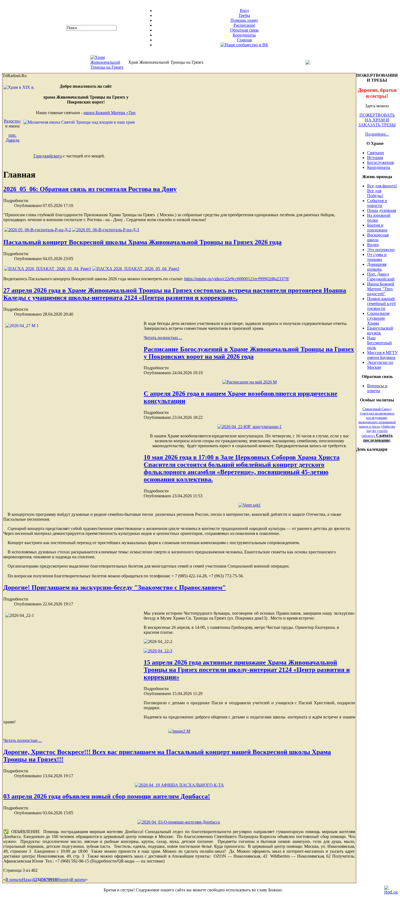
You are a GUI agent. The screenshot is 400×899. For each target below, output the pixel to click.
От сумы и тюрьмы (377, 257)
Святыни (375, 152)
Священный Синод (377, 422)
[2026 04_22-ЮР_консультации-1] (249, 426)
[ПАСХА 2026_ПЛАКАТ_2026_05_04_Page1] (47, 268)
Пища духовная (381, 210)
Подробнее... (377, 134)
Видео (373, 244)
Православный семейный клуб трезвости (381, 303)
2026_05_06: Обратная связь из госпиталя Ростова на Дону (90, 189)
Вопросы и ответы (377, 388)
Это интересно (381, 249)
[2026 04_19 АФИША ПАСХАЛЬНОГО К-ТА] (179, 785)
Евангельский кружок (380, 330)
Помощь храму (244, 20)
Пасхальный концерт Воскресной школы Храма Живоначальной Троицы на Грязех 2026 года (142, 242)
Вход (244, 10)
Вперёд (63, 879)
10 (55, 879)
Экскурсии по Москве (380, 365)
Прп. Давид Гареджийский (381, 276)
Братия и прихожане (377, 227)
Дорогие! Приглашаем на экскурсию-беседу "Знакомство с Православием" (114, 587)
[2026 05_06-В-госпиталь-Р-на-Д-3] (105, 229)
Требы (244, 15)
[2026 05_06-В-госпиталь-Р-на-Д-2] (37, 229)
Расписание (244, 25)
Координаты (244, 35)
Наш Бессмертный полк (379, 343)
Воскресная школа (378, 237)
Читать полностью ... (163, 337)
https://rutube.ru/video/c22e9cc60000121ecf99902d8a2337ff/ (236, 278)
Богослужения (380, 162)
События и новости (377, 203)
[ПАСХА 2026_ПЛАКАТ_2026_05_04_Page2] (135, 268)
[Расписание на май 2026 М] (249, 382)
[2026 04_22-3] (158, 650)
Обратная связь (244, 30)
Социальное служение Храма (378, 318)
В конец (77, 879)
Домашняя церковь (376, 267)
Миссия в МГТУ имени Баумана (382, 355)
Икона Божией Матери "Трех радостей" (380, 289)
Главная (244, 40)
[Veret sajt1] (249, 505)
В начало (13, 879)
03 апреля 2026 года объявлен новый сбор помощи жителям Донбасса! (106, 796)
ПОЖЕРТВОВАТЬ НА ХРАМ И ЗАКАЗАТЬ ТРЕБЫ (377, 120)
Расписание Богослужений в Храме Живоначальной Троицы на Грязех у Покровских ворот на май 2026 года (249, 353)
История (375, 157)
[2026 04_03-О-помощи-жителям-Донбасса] (178, 822)
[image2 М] (179, 731)
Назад (27, 879)
